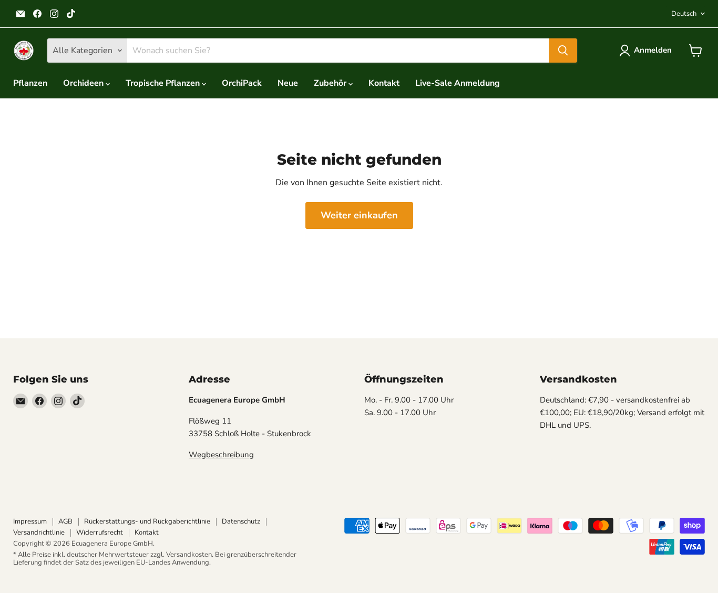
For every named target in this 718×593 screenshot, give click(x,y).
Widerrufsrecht (99, 532)
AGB (65, 521)
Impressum (30, 521)
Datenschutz (241, 521)
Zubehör (331, 83)
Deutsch (683, 13)
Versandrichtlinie (39, 532)
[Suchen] (563, 50)
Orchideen (84, 83)
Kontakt (383, 83)
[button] (647, 50)
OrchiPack (242, 83)
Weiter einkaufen (359, 215)
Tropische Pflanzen (164, 83)
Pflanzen (30, 83)
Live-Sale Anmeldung (457, 83)
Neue (288, 83)
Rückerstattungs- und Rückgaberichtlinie (147, 521)
